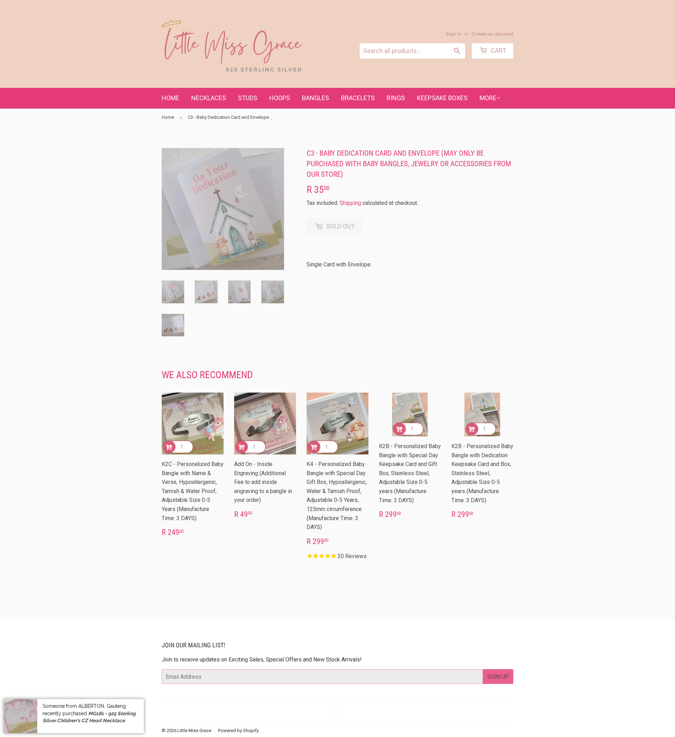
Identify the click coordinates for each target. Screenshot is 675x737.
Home (170, 98)
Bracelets (358, 98)
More (488, 98)
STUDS (247, 98)
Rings (396, 98)
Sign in (453, 34)
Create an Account (492, 34)
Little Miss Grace (194, 730)
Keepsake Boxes (442, 98)
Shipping (350, 203)
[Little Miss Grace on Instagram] (335, 710)
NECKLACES (208, 98)
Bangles (315, 98)
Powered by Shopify (238, 730)
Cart (497, 50)
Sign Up (498, 676)
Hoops (279, 98)
